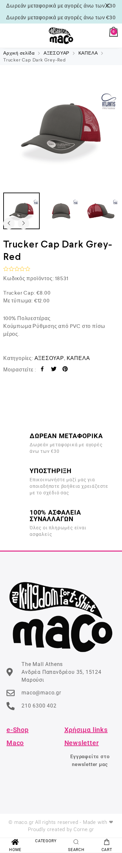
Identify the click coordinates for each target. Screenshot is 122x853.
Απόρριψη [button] (108, 5)
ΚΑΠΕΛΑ (88, 53)
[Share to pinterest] (65, 370)
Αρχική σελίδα (18, 53)
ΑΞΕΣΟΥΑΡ (56, 53)
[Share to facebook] (42, 370)
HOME (15, 849)
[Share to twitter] (53, 370)
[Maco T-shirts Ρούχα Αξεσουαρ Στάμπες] (61, 35)
